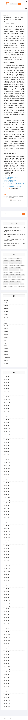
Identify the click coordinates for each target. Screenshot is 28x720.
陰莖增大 (5, 284)
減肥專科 (6, 323)
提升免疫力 (17, 267)
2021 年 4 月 (6, 554)
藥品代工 (6, 346)
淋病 (21, 270)
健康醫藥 (12, 23)
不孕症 (5, 258)
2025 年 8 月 (6, 408)
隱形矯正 (5, 188)
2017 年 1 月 (6, 697)
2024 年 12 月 (7, 428)
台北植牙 (5, 265)
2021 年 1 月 (6, 563)
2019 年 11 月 (7, 603)
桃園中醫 (11, 270)
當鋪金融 (6, 334)
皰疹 (23, 274)
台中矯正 (5, 263)
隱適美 (16, 284)
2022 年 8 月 (6, 508)
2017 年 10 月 (7, 672)
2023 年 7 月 (6, 477)
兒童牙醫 (6, 308)
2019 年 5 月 (6, 620)
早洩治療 (5, 270)
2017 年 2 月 (6, 694)
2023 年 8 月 (6, 474)
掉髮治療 (6, 314)
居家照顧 (6, 311)
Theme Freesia (14, 718)
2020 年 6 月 (6, 583)
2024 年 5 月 (6, 448)
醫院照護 (6, 363)
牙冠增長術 (6, 274)
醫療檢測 (6, 360)
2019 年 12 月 (7, 600)
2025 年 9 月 (6, 405)
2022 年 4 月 (6, 520)
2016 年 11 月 (7, 703)
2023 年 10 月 (7, 468)
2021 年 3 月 (6, 557)
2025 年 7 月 (6, 411)
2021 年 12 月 (7, 531)
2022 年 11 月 (7, 500)
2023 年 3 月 (6, 488)
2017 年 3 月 (6, 692)
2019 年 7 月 (6, 614)
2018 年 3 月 (6, 657)
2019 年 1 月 (6, 631)
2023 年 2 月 (6, 491)
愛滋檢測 (5, 267)
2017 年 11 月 (7, 669)
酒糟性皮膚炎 (7, 357)
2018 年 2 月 (6, 660)
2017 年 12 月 (7, 666)
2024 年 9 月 (6, 437)
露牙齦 (22, 284)
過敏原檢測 (6, 281)
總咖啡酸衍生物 (7, 279)
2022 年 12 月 (7, 497)
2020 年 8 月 (6, 577)
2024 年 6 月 (6, 445)
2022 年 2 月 (6, 525)
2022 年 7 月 (6, 511)
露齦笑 (5, 286)
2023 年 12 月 (7, 462)
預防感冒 (10, 286)
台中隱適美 (12, 263)
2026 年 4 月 (6, 388)
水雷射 (16, 270)
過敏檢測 (12, 281)
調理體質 (6, 348)
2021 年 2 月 (6, 560)
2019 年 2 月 (6, 629)
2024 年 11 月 (7, 431)
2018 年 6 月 (6, 649)
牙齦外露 (12, 274)
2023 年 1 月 (6, 494)
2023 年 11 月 (7, 465)
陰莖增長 (11, 284)
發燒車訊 (6, 337)
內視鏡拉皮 (6, 260)
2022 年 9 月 (6, 505)
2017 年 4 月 (6, 689)
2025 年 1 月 (6, 425)
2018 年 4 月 (6, 654)
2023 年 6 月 (6, 480)
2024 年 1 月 (6, 460)
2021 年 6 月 (6, 548)
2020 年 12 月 (7, 566)
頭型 (15, 286)
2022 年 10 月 (7, 503)
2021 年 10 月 (7, 537)
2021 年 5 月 (6, 551)
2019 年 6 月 (6, 617)
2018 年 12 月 (7, 634)
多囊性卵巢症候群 (20, 265)
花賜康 (18, 279)
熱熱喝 (11, 272)
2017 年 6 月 (6, 683)
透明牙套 (10, 188)
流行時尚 (6, 317)
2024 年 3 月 (6, 454)
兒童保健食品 (18, 258)
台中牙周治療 (18, 260)
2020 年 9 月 (6, 574)
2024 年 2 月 (6, 457)
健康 (8, 3)
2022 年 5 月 (6, 517)
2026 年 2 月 (6, 394)
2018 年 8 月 (6, 646)
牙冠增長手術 (17, 272)
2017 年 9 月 (6, 674)
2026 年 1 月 (6, 397)
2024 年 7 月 (6, 442)
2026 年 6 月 (6, 382)
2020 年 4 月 (6, 588)
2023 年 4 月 (6, 485)
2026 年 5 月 (6, 385)
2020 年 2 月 (6, 594)
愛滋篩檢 (11, 267)
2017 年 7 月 (6, 680)
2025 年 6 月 (6, 414)
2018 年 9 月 (6, 643)
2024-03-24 (6, 15)
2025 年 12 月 (7, 399)
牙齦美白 (18, 274)
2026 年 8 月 (6, 376)
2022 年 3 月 (6, 523)
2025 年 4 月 (6, 419)
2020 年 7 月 (6, 580)
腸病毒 (13, 279)
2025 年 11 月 (7, 402)
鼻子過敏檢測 (21, 286)
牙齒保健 (6, 331)
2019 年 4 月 (6, 623)
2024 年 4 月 (6, 451)
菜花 (23, 279)
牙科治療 (6, 328)
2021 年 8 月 (6, 543)
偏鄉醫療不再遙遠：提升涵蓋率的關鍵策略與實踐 (14, 227)
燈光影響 (6, 326)
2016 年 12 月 (7, 700)
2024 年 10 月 (7, 434)
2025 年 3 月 (6, 422)
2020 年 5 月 (6, 586)
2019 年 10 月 (7, 606)
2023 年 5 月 (6, 482)
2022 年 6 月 (6, 514)
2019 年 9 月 (6, 609)
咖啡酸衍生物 (12, 265)
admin (8, 23)
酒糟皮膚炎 (18, 281)
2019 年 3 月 (6, 626)
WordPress (22, 718)
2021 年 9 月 (6, 540)
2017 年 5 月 (6, 686)
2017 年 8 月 (6, 677)
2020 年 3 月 (6, 591)
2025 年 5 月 (6, 417)
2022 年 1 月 (6, 528)
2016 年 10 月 (7, 706)
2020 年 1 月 (6, 597)
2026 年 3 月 (6, 391)
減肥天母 (5, 272)
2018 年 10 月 (7, 640)
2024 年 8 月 (6, 440)
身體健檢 (6, 351)
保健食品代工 (11, 258)
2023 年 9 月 (6, 471)
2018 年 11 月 (7, 637)
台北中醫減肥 (18, 263)
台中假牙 (12, 260)
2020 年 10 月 (7, 571)
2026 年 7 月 (6, 379)
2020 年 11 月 (7, 568)
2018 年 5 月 (6, 651)
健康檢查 (6, 303)
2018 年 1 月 (6, 663)
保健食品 (6, 300)
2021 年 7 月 (6, 545)
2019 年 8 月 (6, 611)
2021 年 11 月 (7, 534)
